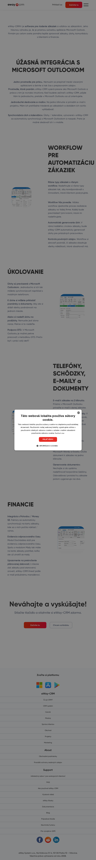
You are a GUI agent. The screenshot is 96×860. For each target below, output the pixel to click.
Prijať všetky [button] (48, 439)
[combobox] (78, 412)
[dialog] (48, 430)
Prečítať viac (59, 433)
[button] (48, 445)
